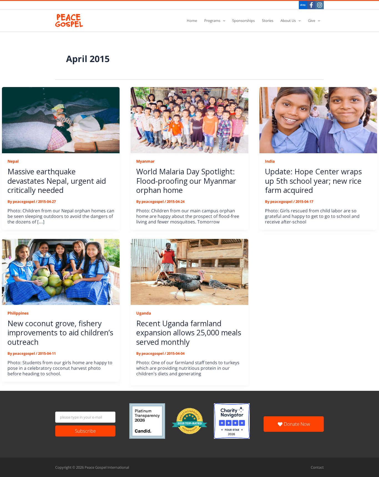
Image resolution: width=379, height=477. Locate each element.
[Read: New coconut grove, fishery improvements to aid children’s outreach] (61, 271)
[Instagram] (319, 5)
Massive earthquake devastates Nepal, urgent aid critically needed (56, 180)
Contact (317, 467)
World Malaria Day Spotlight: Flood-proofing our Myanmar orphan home (186, 180)
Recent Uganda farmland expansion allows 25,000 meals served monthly (188, 332)
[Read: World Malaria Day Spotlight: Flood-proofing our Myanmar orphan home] (189, 119)
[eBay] (303, 5)
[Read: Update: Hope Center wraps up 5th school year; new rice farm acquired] (318, 119)
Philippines (18, 313)
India (270, 161)
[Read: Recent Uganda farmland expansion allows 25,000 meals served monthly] (189, 271)
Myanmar (145, 161)
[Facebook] (311, 5)
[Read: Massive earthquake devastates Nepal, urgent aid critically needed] (61, 119)
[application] (222, 20)
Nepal (13, 161)
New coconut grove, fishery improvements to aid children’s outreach (60, 332)
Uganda (143, 313)
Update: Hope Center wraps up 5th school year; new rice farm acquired (313, 180)
